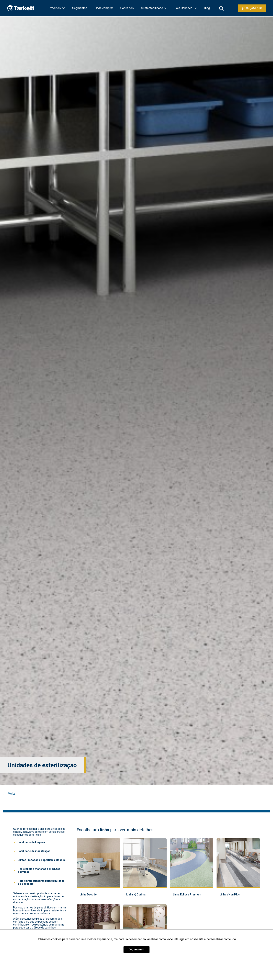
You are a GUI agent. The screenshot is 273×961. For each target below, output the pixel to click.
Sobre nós (127, 8)
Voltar (10, 793)
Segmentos (79, 8)
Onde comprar (104, 8)
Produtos (55, 8)
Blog (207, 8)
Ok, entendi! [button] (136, 949)
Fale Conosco (183, 8)
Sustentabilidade (152, 8)
